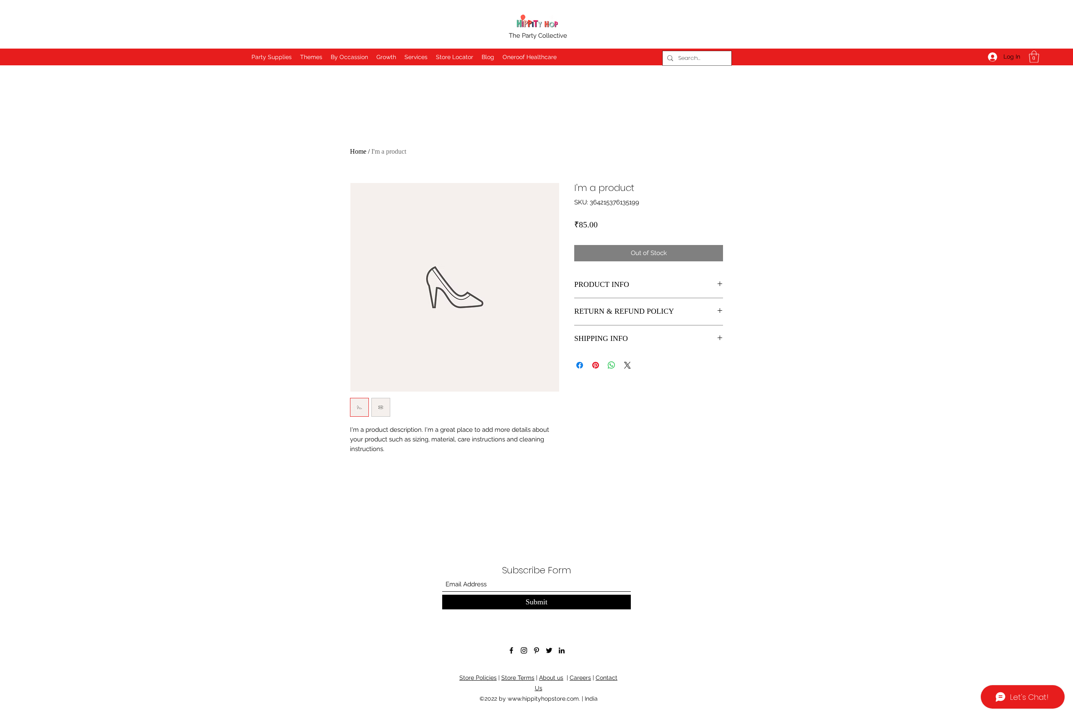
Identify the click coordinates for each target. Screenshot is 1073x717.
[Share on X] (627, 365)
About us (551, 677)
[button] (1034, 57)
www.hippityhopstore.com (543, 698)
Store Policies (478, 677)
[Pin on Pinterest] (596, 365)
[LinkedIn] (561, 650)
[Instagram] (524, 650)
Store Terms (517, 677)
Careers (580, 677)
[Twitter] (549, 650)
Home (358, 151)
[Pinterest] (536, 650)
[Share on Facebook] (580, 365)
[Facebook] (511, 650)
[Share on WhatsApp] (611, 365)
